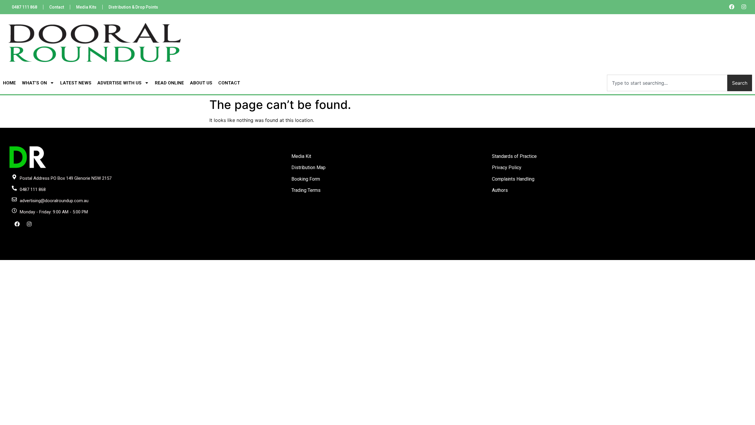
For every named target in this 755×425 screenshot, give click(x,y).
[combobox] (667, 83)
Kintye (448, 255)
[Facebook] (731, 6)
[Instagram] (743, 6)
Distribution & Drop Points (133, 7)
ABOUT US (201, 83)
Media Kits (86, 7)
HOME (9, 83)
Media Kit (301, 156)
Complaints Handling (513, 179)
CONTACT (229, 83)
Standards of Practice (514, 156)
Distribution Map (308, 167)
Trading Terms (306, 190)
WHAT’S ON (34, 83)
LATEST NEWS (75, 83)
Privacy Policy (506, 167)
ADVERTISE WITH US (119, 83)
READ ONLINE (169, 83)
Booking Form (305, 179)
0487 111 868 (24, 7)
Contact (56, 7)
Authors (500, 190)
